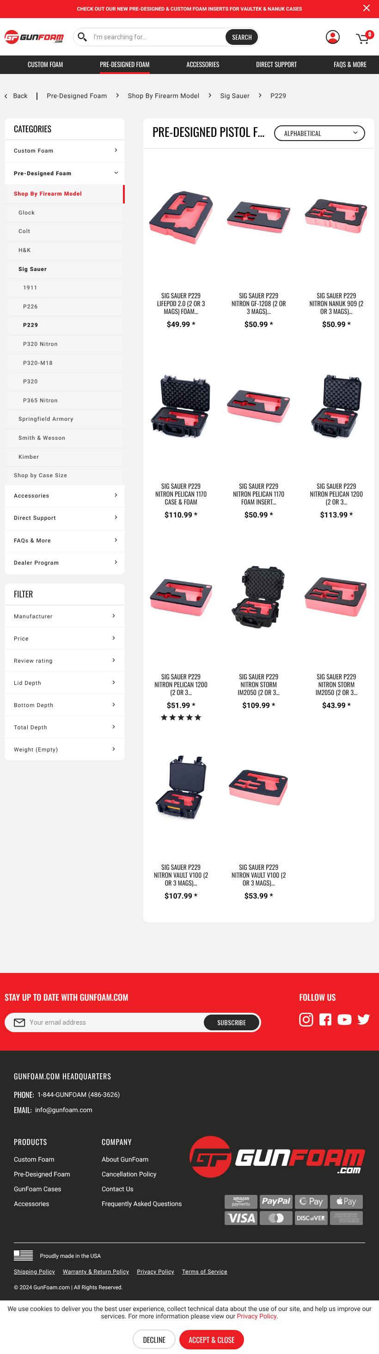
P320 (30, 381)
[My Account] (333, 37)
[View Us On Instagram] (306, 1024)
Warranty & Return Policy (96, 1271)
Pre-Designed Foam (43, 173)
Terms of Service (204, 1271)
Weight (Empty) (36, 749)
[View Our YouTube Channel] (345, 1024)
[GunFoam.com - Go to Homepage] (34, 37)
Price (21, 638)
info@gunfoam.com (63, 1110)
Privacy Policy (155, 1271)
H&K (24, 250)
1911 (30, 287)
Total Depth (30, 727)
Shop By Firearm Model (48, 194)
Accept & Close (211, 1339)
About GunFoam (125, 1159)
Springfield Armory (45, 419)
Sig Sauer (32, 269)
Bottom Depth (34, 705)
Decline (154, 1339)
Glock (26, 212)
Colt (24, 231)
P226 (30, 306)
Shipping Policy (34, 1271)
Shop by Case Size (40, 475)
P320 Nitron (40, 344)
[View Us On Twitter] (364, 1024)
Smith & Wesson (42, 438)
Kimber (28, 457)
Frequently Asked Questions (142, 1204)
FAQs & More (32, 540)
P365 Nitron (40, 400)
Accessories (31, 495)
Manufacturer (33, 616)
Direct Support (35, 518)
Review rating (33, 661)
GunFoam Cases (37, 1189)
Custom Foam (34, 151)
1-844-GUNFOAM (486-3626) (78, 1095)
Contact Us (118, 1189)
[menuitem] (166, 37)
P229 (30, 325)
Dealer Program (36, 563)
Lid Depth (28, 683)
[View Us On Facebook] (325, 1024)
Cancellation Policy (129, 1174)
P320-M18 (38, 363)
